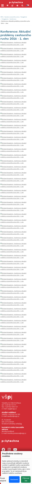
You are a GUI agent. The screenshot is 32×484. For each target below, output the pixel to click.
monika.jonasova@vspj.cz (16, 433)
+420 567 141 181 (14, 414)
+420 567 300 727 (11, 407)
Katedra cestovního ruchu (11, 17)
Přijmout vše (25, 479)
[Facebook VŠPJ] (3, 449)
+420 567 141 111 (10, 405)
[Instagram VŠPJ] (9, 449)
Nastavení (14, 479)
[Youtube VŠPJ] (15, 449)
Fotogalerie (23, 17)
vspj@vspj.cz (12, 409)
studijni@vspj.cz (13, 416)
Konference (12, 19)
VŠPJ (1, 17)
